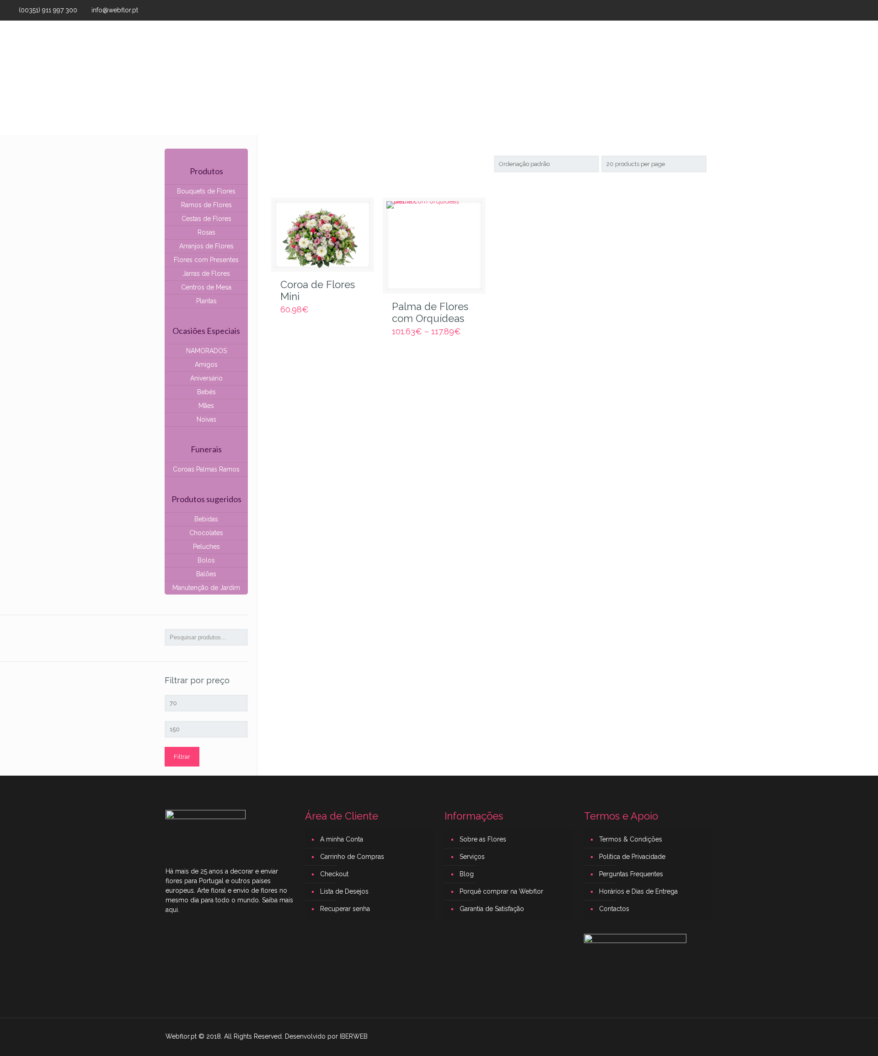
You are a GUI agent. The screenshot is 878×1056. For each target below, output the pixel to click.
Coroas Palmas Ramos (206, 469)
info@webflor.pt (114, 10)
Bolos (206, 560)
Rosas (206, 232)
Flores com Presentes (206, 259)
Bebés (206, 392)
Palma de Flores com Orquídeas (430, 312)
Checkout (334, 874)
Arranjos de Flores (206, 246)
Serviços (472, 856)
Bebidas (206, 519)
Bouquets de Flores (206, 191)
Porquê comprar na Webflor (501, 891)
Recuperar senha (345, 908)
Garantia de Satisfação (492, 908)
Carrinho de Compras (352, 856)
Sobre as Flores (483, 839)
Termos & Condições (630, 839)
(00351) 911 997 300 (48, 10)
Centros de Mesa (206, 287)
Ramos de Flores (206, 205)
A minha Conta (341, 839)
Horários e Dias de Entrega (638, 891)
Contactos (614, 908)
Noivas (206, 419)
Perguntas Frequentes (631, 874)
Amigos (206, 364)
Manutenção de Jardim (206, 587)
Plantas (206, 301)
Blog (467, 874)
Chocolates (206, 532)
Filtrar (182, 756)
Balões (206, 574)
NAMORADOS (206, 350)
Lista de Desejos (344, 891)
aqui (172, 909)
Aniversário (206, 378)
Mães (206, 405)
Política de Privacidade (632, 856)
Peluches (206, 546)
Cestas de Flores (206, 218)
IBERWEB (354, 1036)
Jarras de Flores (206, 273)
